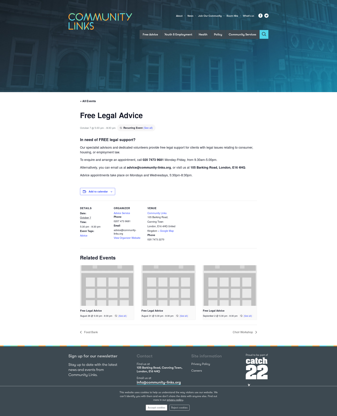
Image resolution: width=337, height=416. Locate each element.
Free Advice (150, 34)
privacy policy (175, 399)
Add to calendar (98, 191)
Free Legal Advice (91, 310)
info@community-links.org (159, 382)
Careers (196, 370)
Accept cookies (156, 407)
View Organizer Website (127, 237)
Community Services (242, 34)
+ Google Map (166, 230)
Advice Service (122, 213)
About (179, 15)
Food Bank (90, 332)
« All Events (88, 101)
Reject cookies (179, 407)
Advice (83, 235)
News (190, 15)
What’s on (248, 15)
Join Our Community (210, 15)
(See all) (148, 127)
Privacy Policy (200, 364)
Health (203, 34)
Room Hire (232, 15)
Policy (218, 34)
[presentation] (107, 285)
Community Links (157, 213)
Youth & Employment (178, 34)
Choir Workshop (243, 332)
